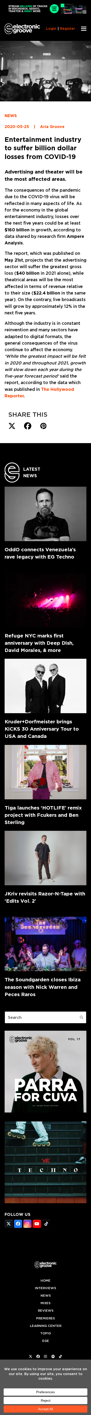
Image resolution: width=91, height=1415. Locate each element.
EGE (45, 1341)
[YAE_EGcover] (46, 1201)
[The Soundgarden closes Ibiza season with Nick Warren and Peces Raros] (46, 944)
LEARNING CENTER (45, 1326)
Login (51, 28)
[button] (83, 29)
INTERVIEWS (45, 1288)
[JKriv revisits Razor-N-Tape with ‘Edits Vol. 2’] (46, 858)
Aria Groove (52, 126)
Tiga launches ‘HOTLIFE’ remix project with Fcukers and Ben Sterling (43, 814)
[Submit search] (81, 1017)
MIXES (45, 1303)
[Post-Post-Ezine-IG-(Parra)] (46, 1111)
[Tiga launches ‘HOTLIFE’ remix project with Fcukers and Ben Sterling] (46, 772)
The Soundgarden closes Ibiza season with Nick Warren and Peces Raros (43, 986)
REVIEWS (45, 1311)
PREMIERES (45, 1318)
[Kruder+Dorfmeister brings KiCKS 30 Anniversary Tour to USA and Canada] (46, 686)
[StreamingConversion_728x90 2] (46, 12)
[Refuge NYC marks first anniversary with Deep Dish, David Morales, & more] (46, 600)
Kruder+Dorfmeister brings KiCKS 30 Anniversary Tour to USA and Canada (42, 728)
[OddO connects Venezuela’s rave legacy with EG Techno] (46, 514)
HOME (45, 1281)
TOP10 (45, 1333)
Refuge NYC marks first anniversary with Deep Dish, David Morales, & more (39, 642)
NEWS (11, 115)
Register (67, 28)
